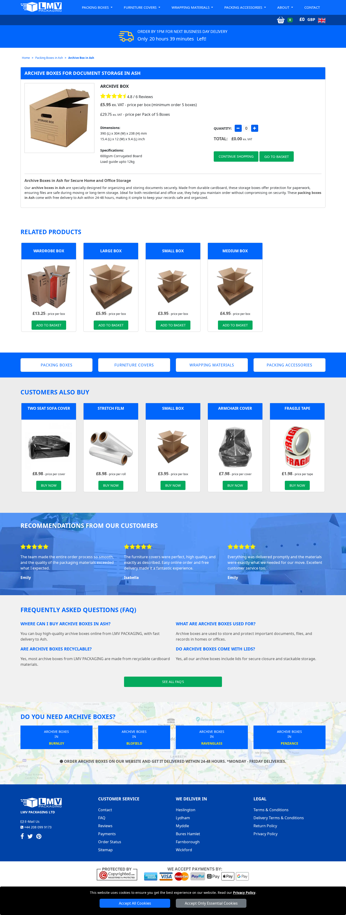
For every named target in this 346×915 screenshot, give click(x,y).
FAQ (101, 817)
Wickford (184, 849)
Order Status (109, 841)
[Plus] (254, 128)
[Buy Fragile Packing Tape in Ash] (297, 446)
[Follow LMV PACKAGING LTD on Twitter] (30, 837)
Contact (312, 7)
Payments (107, 833)
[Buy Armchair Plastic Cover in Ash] (235, 446)
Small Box (173, 250)
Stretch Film (111, 408)
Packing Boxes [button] (96, 7)
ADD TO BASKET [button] (48, 325)
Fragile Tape (297, 408)
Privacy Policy (244, 892)
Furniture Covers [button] (140, 7)
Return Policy (265, 825)
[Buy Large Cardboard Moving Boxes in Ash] (110, 286)
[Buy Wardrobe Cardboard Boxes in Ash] (48, 286)
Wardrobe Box (48, 250)
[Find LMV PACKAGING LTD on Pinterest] (38, 837)
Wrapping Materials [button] (191, 7)
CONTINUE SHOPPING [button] (236, 156)
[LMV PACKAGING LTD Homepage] (41, 7)
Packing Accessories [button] (243, 7)
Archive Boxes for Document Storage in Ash (82, 73)
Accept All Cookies (135, 903)
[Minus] (238, 128)
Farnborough (188, 841)
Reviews (105, 825)
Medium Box (235, 250)
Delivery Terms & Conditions (278, 817)
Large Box (111, 250)
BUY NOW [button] (48, 485)
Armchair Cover (235, 408)
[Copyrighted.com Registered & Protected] (119, 873)
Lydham (183, 817)
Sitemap (105, 849)
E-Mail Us (32, 821)
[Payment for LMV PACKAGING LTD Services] (196, 873)
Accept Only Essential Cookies (211, 903)
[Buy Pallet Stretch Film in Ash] (110, 446)
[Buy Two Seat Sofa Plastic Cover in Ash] (48, 446)
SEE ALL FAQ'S (173, 681)
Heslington (185, 809)
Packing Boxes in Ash (49, 58)
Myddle (182, 825)
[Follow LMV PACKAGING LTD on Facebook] (22, 837)
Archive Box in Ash (81, 58)
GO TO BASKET (276, 156)
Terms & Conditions (271, 809)
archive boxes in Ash (48, 187)
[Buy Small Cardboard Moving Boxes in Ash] (173, 286)
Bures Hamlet (188, 833)
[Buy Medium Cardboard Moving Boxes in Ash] (235, 286)
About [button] (283, 7)
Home (26, 58)
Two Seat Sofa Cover (49, 408)
